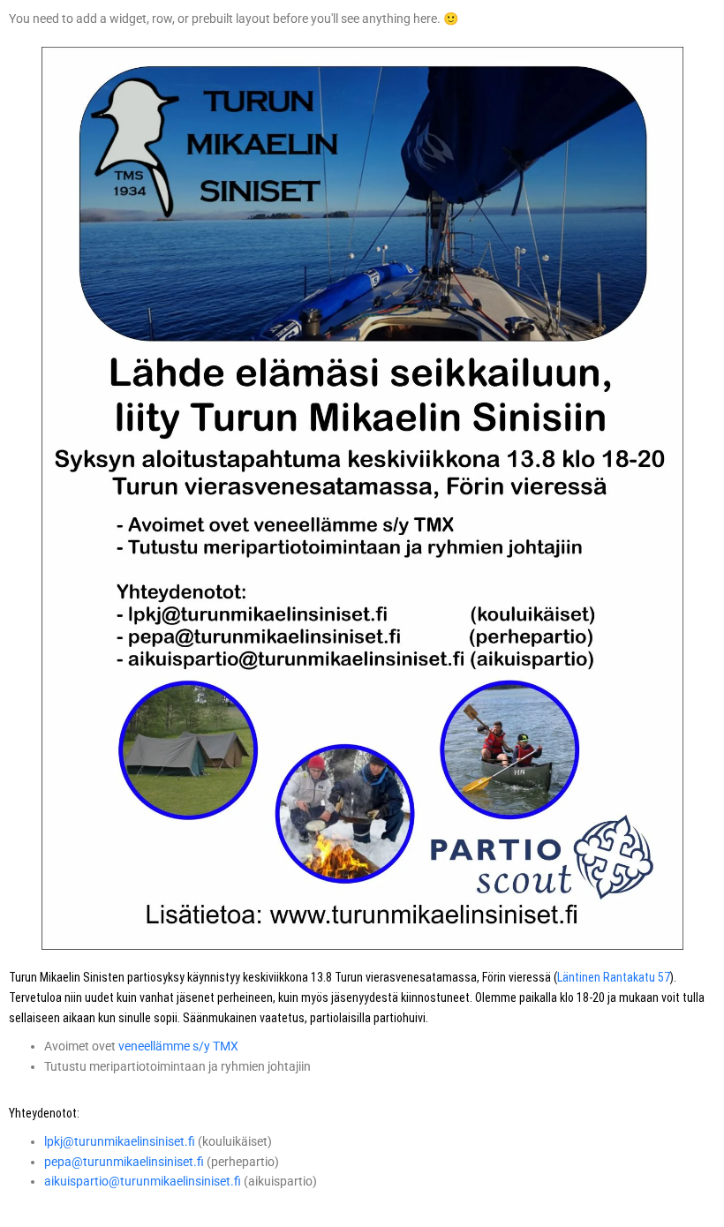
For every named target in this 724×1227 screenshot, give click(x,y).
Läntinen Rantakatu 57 (613, 977)
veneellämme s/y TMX (178, 1046)
